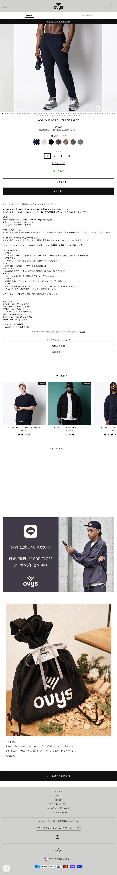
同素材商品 (36, 294)
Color (58, 136)
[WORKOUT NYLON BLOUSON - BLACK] (73, 434)
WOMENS (88, 15)
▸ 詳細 (82, 332)
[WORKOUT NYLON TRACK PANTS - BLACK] (21, 507)
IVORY (44, 142)
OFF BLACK (73, 142)
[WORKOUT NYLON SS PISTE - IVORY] (26, 434)
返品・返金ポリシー (58, 812)
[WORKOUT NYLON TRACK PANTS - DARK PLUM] (24, 507)
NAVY (37, 142)
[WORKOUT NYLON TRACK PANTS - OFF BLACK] (31, 507)
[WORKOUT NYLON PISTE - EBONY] (108, 434)
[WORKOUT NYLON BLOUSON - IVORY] (66, 434)
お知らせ (58, 791)
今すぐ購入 (58, 191)
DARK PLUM (58, 142)
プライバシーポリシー (58, 804)
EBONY (66, 142)
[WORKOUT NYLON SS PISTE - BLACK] (22, 434)
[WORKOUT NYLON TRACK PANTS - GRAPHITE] (35, 507)
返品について (58, 352)
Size (58, 151)
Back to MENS (60, 776)
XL (69, 156)
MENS (29, 15)
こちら (14, 756)
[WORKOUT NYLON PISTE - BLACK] (112, 434)
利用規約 (58, 800)
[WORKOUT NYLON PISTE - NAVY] (105, 434)
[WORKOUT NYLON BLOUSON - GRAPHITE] (70, 434)
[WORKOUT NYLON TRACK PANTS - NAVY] (13, 507)
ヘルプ (58, 795)
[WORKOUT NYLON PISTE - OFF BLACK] (115, 434)
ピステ (5, 294)
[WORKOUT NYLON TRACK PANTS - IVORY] (17, 507)
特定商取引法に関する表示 (58, 808)
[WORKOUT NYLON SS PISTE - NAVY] (19, 434)
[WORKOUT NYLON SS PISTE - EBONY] (29, 434)
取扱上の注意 (58, 346)
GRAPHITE (80, 142)
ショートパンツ (16, 294)
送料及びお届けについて (58, 340)
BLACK (51, 142)
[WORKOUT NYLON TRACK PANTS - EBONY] (28, 507)
